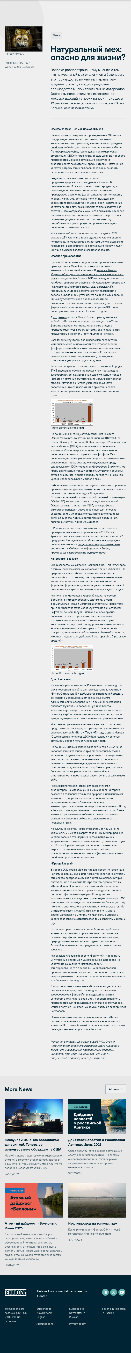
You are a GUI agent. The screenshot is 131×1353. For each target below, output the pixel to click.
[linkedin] (105, 1292)
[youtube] (121, 1292)
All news (114, 1089)
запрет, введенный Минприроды (99, 832)
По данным (57, 433)
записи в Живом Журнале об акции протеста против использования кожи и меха (87, 274)
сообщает (57, 147)
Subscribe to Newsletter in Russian (77, 1312)
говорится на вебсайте (80, 797)
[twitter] (113, 1292)
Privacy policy (77, 1323)
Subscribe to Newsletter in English (45, 1312)
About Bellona (45, 1323)
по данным (60, 317)
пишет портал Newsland (96, 877)
